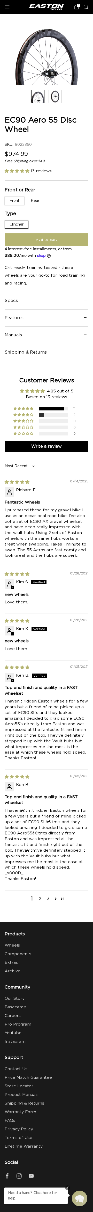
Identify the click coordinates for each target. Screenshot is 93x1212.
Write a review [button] (46, 446)
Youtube (13, 1033)
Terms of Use (18, 1138)
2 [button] (40, 899)
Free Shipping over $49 (25, 161)
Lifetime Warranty (24, 1146)
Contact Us (16, 1069)
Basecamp (15, 1007)
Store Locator (19, 1086)
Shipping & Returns (24, 1103)
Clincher (17, 224)
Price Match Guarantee (28, 1078)
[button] (18, 171)
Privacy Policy (19, 1129)
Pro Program (18, 1024)
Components (18, 954)
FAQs (10, 1121)
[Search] (85, 6)
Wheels (12, 945)
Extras (11, 963)
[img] (17, 482)
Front (14, 201)
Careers (13, 1016)
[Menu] (7, 7)
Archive (12, 971)
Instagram (15, 1042)
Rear (35, 201)
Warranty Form (20, 1112)
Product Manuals (21, 1095)
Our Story (15, 999)
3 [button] (48, 899)
